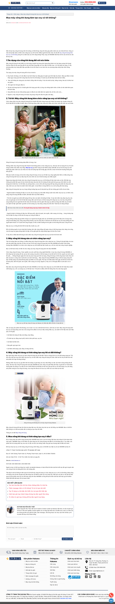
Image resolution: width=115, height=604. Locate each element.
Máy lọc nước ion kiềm (33, 8)
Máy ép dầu (45, 8)
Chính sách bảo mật (100, 594)
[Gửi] (52, 3)
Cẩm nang (96, 8)
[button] (17, 8)
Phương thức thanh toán (93, 596)
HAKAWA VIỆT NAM (65, 598)
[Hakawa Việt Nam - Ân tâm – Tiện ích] (14, 3)
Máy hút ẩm (65, 8)
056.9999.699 (90, 2)
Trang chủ (9, 14)
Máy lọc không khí (55, 8)
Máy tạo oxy (29, 167)
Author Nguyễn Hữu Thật (24, 22)
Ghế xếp (72, 8)
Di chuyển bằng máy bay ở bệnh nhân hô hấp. (37, 207)
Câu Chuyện (87, 8)
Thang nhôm (79, 8)
